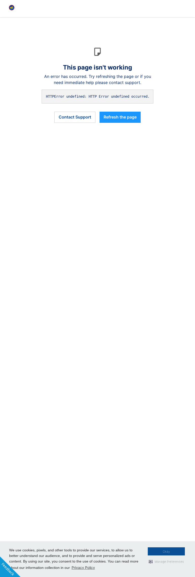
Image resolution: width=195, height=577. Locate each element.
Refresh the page (120, 117)
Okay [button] (166, 551)
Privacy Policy (83, 567)
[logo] (11, 7)
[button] (166, 561)
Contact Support (75, 117)
